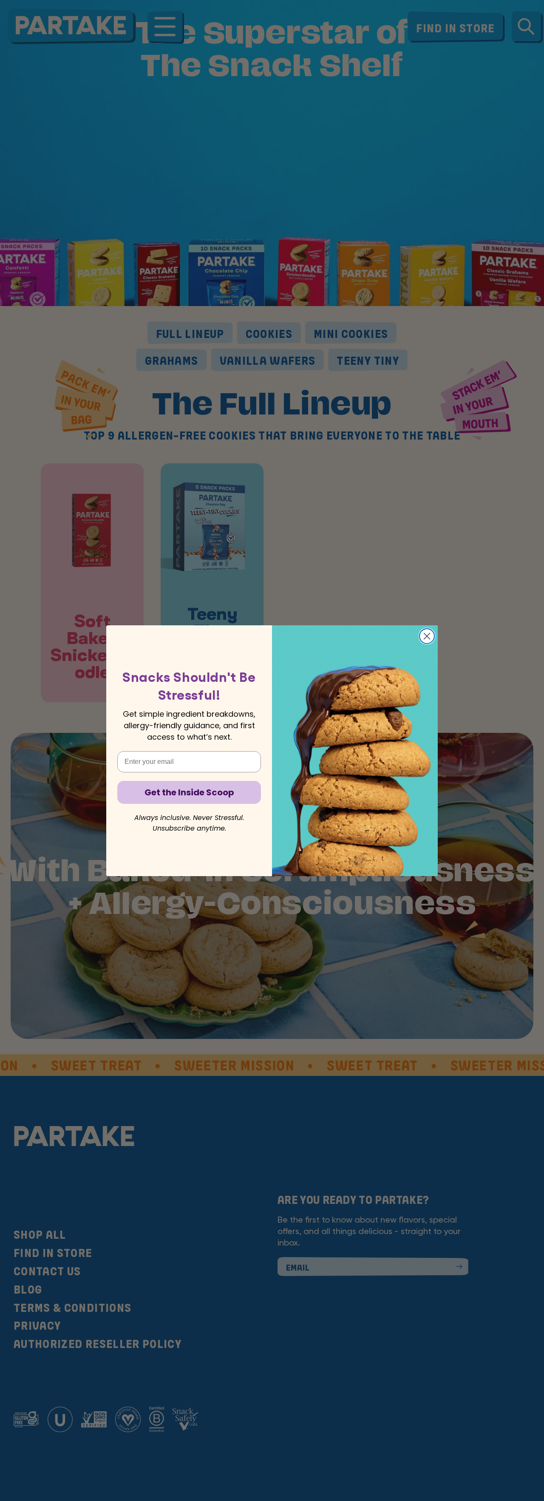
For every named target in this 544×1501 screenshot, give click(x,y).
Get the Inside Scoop (189, 792)
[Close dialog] (426, 636)
